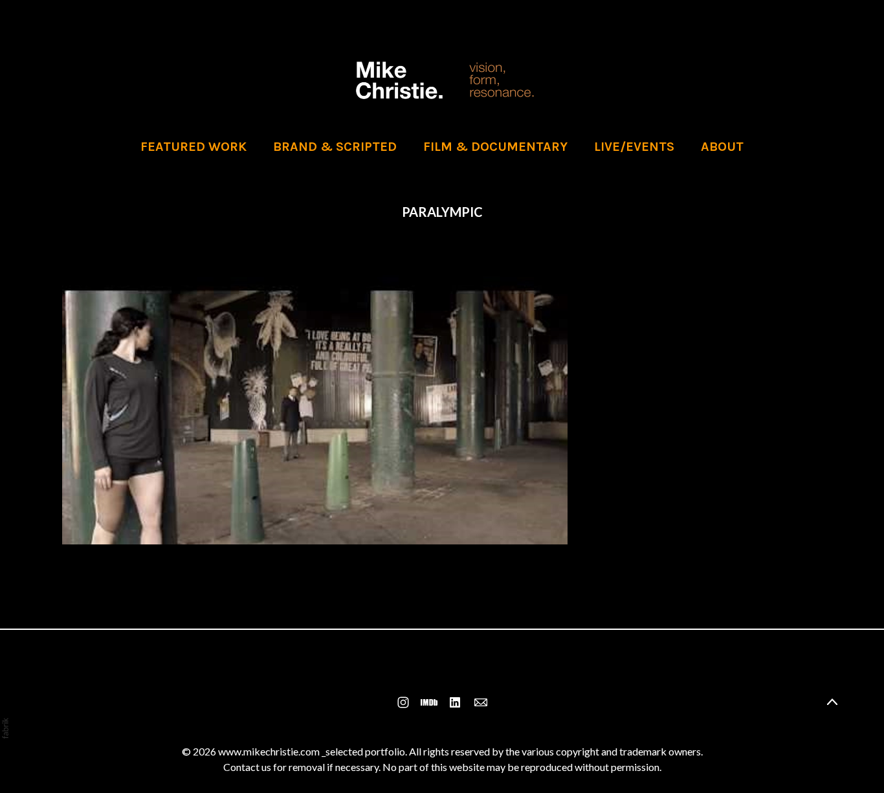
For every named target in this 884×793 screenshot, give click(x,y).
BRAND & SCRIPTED (335, 146)
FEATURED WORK (193, 146)
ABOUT (722, 146)
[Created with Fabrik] (5, 728)
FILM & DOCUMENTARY (495, 146)
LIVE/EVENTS (634, 146)
